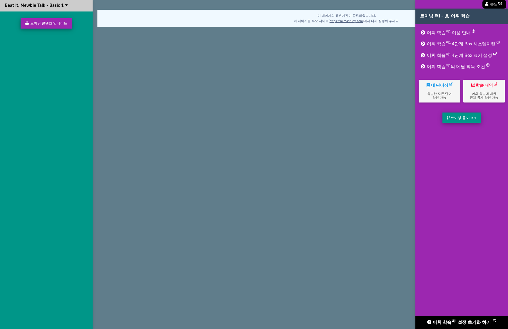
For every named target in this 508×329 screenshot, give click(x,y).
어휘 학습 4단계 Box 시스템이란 (461, 43)
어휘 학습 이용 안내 (449, 32)
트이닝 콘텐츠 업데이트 (48, 23)
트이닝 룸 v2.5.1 (463, 118)
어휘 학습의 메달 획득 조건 (456, 66)
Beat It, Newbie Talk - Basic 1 (35, 5)
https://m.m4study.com (346, 21)
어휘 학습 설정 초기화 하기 (462, 322)
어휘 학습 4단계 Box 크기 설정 (459, 55)
